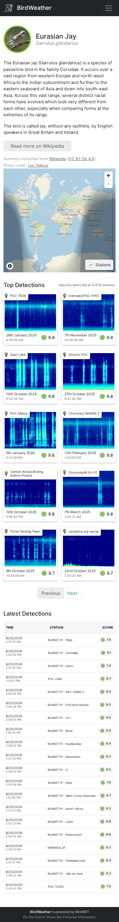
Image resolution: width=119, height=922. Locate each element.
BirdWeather (34, 7)
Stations (102, 265)
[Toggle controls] (109, 8)
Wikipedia (57, 158)
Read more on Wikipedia (37, 146)
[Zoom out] (108, 184)
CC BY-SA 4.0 (81, 158)
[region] (59, 220)
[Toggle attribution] (9, 266)
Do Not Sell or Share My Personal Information (59, 917)
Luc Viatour (38, 165)
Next (72, 593)
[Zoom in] (108, 175)
